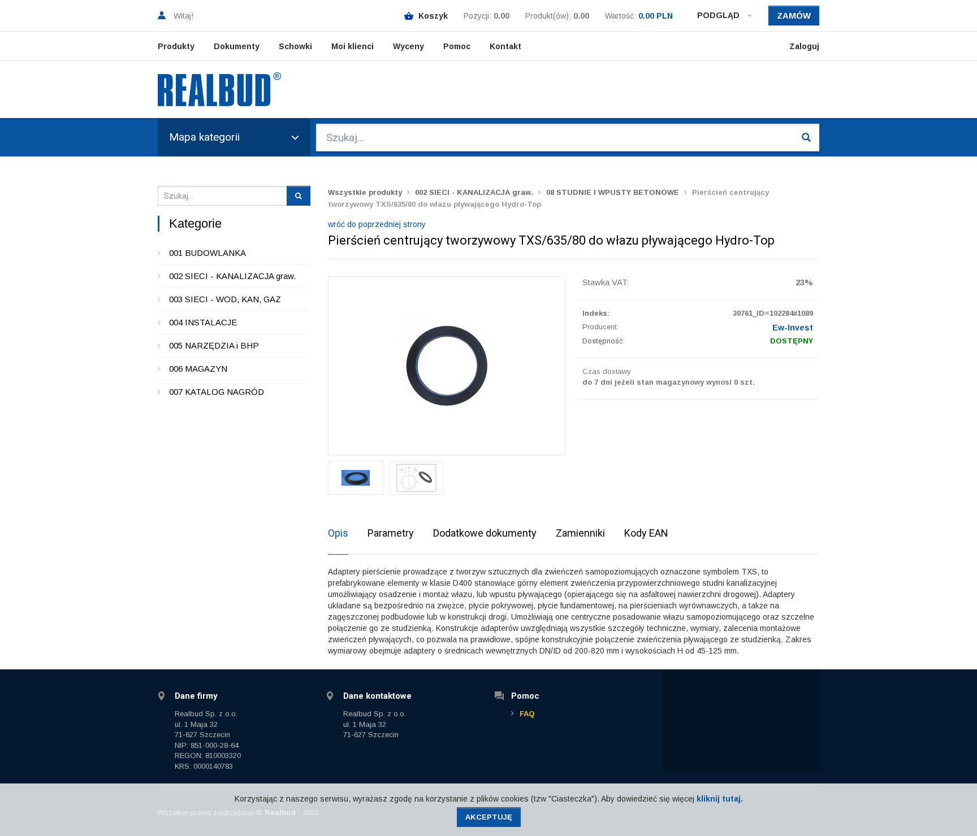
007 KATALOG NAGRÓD (216, 392)
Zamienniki (580, 533)
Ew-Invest (792, 327)
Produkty (176, 46)
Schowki (295, 46)
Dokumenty (237, 46)
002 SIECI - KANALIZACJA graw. (232, 276)
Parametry (391, 533)
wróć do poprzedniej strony (377, 224)
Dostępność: (603, 341)
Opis (338, 533)
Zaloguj (804, 46)
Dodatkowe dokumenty (485, 533)
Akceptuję (488, 817)
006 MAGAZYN (198, 368)
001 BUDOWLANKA (207, 253)
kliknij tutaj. (720, 798)
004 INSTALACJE (203, 322)
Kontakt (505, 46)
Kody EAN (646, 533)
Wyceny (408, 46)
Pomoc (456, 46)
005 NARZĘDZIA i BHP (214, 345)
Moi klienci (352, 46)
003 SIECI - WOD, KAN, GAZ (225, 299)
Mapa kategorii (204, 136)
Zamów (794, 15)
